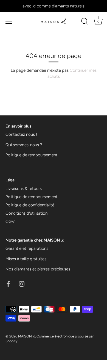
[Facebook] (8, 283)
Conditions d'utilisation (26, 213)
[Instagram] (21, 283)
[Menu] (9, 21)
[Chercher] (84, 22)
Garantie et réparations (26, 248)
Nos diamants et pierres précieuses (37, 269)
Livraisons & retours (23, 188)
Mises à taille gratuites (25, 258)
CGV (10, 221)
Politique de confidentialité (29, 205)
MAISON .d (26, 336)
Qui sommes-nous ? (23, 144)
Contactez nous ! (21, 134)
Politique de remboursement (31, 155)
